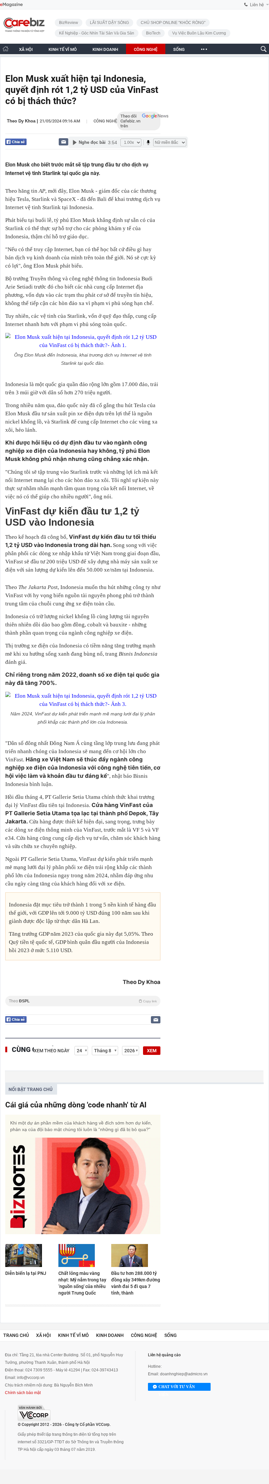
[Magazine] (11, 5)
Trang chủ (16, 1335)
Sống (170, 1335)
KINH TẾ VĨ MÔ (63, 49)
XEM (151, 1050)
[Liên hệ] (63, 141)
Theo (83, 1001)
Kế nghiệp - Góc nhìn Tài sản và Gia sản (96, 33)
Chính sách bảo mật (23, 1392)
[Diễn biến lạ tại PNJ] (29, 1255)
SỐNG (179, 49)
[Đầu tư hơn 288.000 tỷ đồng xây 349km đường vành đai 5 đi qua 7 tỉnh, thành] (135, 1255)
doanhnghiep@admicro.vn (184, 1374)
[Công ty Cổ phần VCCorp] (34, 1413)
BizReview (68, 22)
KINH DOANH (105, 49)
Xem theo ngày (52, 1050)
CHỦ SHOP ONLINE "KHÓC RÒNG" (173, 22)
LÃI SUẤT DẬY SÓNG (109, 22)
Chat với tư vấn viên (176, 1388)
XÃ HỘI (26, 49)
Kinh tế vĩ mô (73, 1335)
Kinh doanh (110, 1335)
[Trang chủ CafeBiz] (6, 48)
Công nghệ (105, 121)
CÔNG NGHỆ (145, 49)
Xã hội (43, 1335)
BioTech (153, 33)
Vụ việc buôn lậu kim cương (199, 33)
